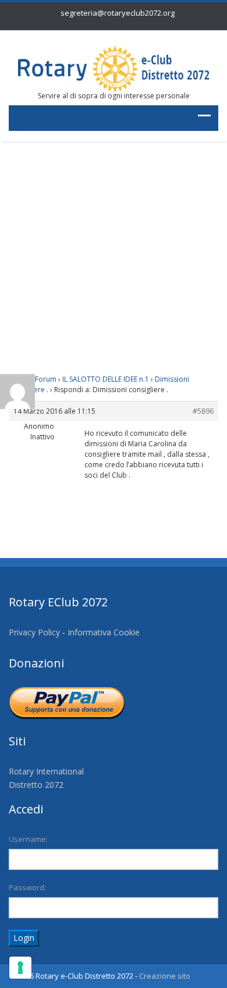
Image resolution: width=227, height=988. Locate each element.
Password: (27, 887)
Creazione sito (164, 976)
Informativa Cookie (104, 632)
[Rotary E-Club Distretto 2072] (113, 68)
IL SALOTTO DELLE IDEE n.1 (105, 379)
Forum (45, 379)
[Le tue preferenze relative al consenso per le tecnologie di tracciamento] (20, 968)
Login (23, 937)
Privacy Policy (34, 632)
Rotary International (46, 771)
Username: (28, 839)
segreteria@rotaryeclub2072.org (118, 13)
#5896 (203, 411)
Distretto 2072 (36, 784)
